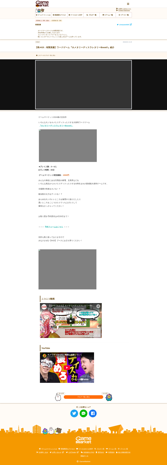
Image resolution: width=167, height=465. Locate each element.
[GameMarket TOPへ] (83, 440)
